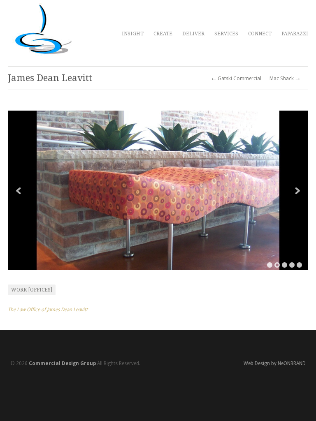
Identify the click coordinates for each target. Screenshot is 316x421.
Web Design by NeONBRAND (275, 363)
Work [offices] (31, 290)
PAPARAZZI (294, 34)
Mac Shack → (285, 78)
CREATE (162, 34)
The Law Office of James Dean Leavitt (48, 309)
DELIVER (193, 34)
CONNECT (260, 34)
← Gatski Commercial (236, 78)
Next (297, 190)
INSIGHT (133, 34)
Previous (18, 190)
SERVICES (226, 34)
